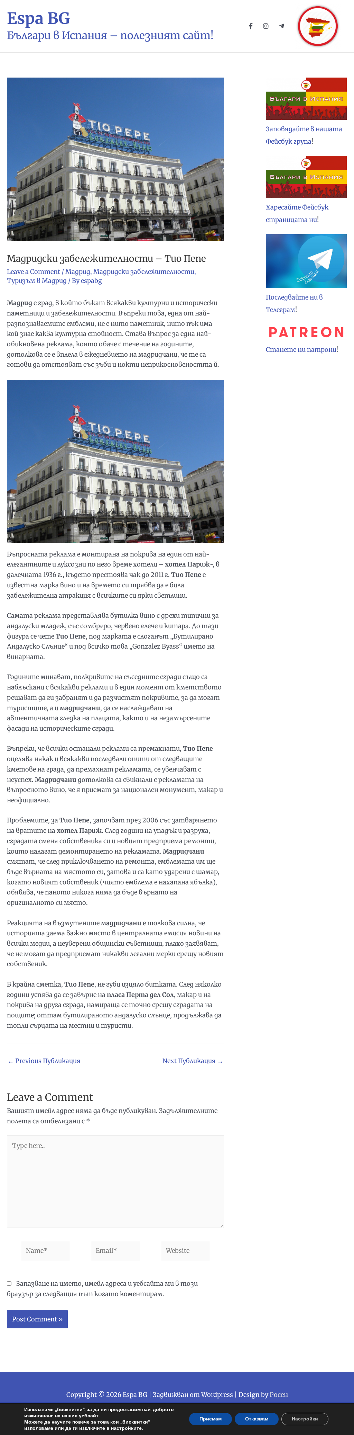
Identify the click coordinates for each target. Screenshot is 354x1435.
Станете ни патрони (301, 350)
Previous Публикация (44, 1061)
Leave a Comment (33, 272)
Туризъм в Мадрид (37, 281)
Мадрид (77, 272)
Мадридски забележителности (143, 272)
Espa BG (38, 18)
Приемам (210, 1419)
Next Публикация (192, 1061)
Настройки (305, 1419)
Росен (279, 1395)
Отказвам (256, 1419)
